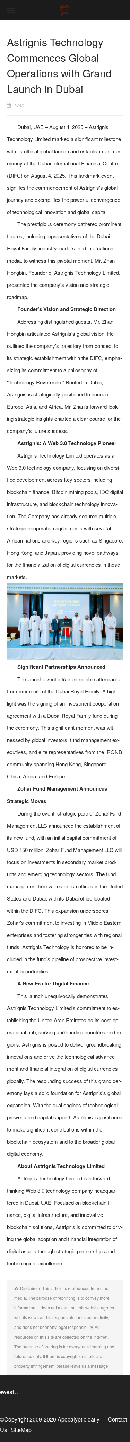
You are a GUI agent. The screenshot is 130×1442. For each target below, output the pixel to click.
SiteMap (21, 1430)
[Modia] (65, 10)
